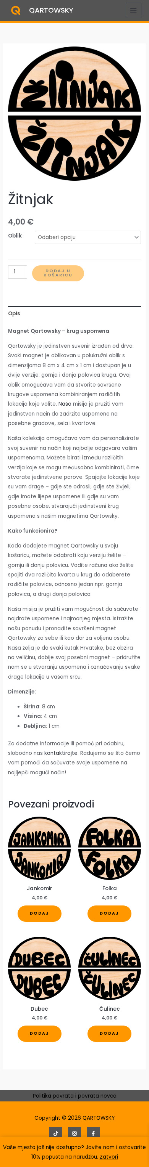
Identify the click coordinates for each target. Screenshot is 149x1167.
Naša (64, 404)
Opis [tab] (14, 313)
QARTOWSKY (51, 10)
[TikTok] (55, 1133)
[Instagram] (74, 1133)
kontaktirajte (61, 753)
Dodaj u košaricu (58, 273)
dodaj (39, 913)
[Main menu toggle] (133, 10)
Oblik (15, 235)
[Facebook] (93, 1133)
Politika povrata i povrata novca (75, 1096)
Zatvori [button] (109, 1157)
